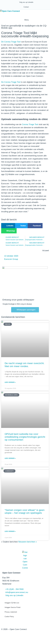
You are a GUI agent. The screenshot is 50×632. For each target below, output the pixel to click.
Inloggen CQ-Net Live (12, 603)
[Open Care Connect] (10, 11)
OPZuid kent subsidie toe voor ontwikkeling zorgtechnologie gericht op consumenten (25, 437)
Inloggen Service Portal (12, 607)
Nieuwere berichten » (27, 542)
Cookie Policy (9, 616)
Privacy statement (11, 612)
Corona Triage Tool (30, 124)
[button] (8, 225)
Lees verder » (10, 382)
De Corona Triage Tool (10, 42)
